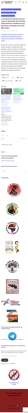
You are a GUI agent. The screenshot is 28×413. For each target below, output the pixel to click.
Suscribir (5, 360)
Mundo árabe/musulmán (8, 15)
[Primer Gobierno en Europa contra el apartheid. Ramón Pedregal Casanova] (18, 91)
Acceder (20, 1)
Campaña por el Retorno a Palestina (11, 9)
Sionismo (3, 138)
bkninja (21, 405)
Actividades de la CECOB (14, 383)
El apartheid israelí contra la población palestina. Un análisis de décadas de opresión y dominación (14, 55)
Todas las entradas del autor (7, 160)
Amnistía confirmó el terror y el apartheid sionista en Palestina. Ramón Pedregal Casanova (6, 98)
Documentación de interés (8, 12)
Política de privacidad (14, 408)
